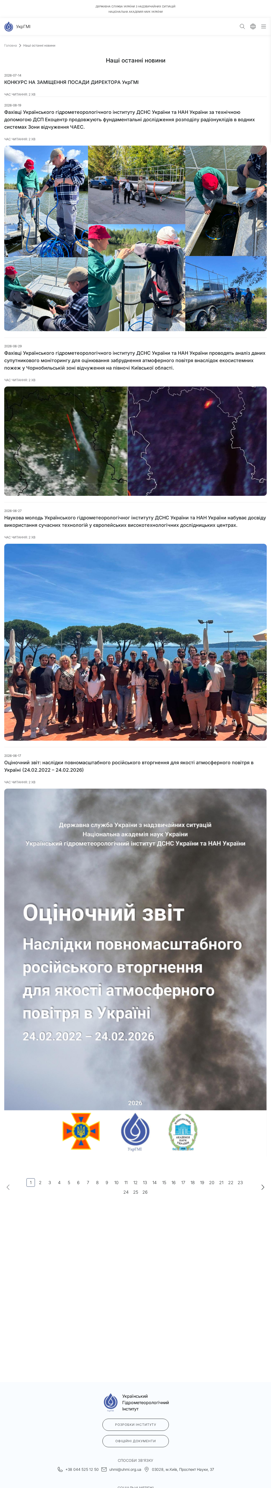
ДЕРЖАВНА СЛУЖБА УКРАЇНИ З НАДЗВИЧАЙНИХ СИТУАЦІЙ (135, 6)
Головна (10, 45)
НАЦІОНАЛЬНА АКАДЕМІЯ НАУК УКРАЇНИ (136, 11)
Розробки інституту (135, 1425)
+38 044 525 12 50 (82, 1469)
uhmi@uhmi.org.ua (125, 1469)
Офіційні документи (135, 1441)
